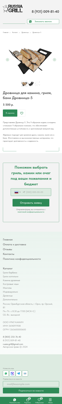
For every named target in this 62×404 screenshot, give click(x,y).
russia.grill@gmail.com (13, 344)
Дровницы (25, 32)
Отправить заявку (31, 202)
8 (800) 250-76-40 (12, 336)
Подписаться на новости (31, 390)
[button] (43, 21)
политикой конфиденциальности (31, 212)
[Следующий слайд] (54, 59)
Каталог (15, 32)
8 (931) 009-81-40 (45, 11)
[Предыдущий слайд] (7, 59)
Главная (5, 32)
